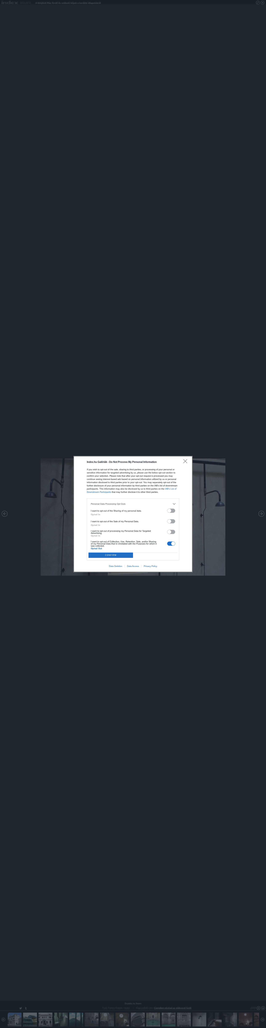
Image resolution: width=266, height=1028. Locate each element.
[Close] (186, 462)
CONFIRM (111, 555)
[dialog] (133, 514)
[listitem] (133, 504)
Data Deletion (115, 566)
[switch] (171, 511)
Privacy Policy (150, 566)
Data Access (133, 566)
